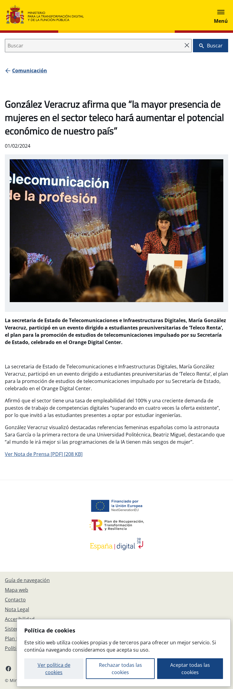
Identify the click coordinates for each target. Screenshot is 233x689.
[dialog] (124, 653)
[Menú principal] (221, 15)
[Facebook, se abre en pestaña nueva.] (8, 668)
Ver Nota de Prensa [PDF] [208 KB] (44, 454)
